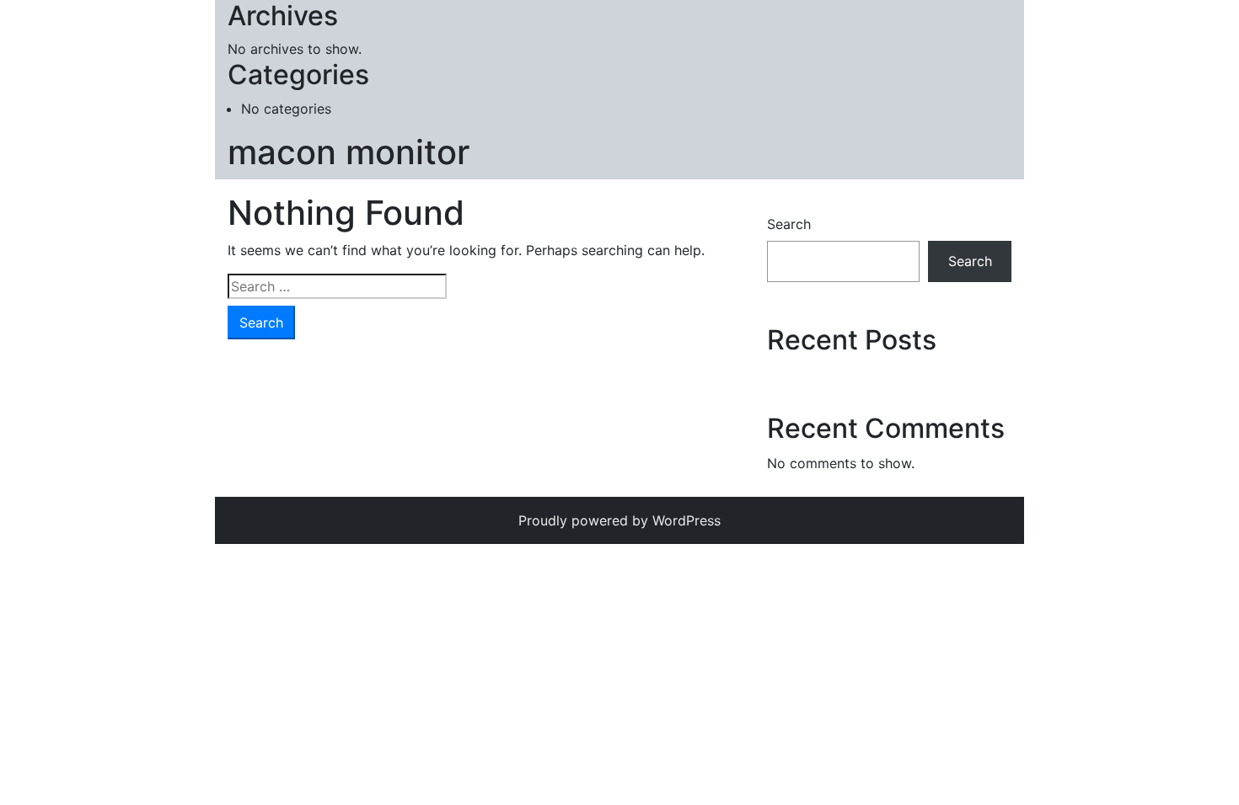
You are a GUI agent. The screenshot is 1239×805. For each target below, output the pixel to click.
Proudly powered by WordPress (619, 520)
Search (789, 224)
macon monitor (348, 152)
